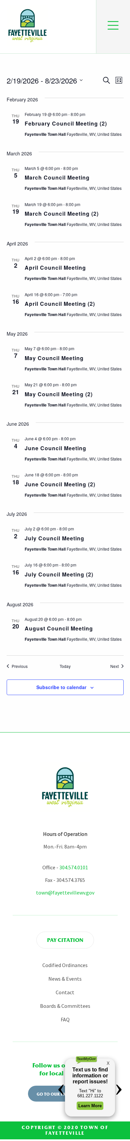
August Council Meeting (59, 628)
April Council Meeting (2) (60, 303)
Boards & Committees (65, 1006)
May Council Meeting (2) (59, 394)
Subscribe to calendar (61, 687)
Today (65, 666)
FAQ (65, 1019)
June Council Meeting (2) (60, 484)
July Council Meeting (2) (59, 574)
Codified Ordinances (65, 965)
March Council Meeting (57, 177)
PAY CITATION (65, 940)
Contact (65, 992)
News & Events (65, 978)
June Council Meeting (55, 448)
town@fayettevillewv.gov (65, 892)
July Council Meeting (54, 538)
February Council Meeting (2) (66, 123)
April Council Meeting (55, 267)
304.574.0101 (73, 867)
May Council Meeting (54, 358)
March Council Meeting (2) (62, 213)
